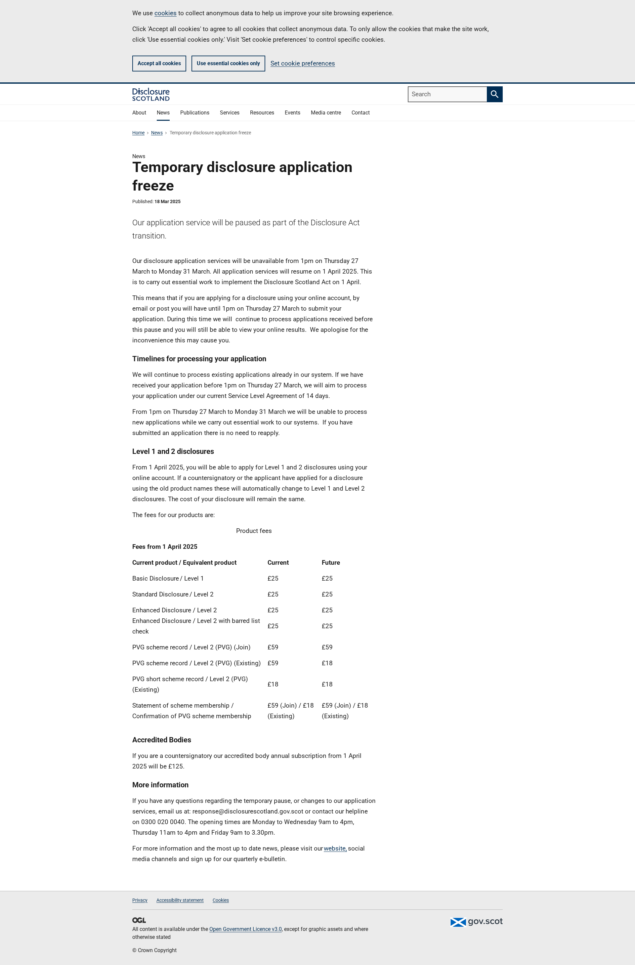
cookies (165, 13)
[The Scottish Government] (476, 922)
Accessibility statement (180, 900)
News (157, 132)
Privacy (140, 900)
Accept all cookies (159, 63)
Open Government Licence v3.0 (245, 929)
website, (335, 848)
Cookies (221, 900)
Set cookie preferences (303, 63)
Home (138, 132)
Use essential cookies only (228, 63)
